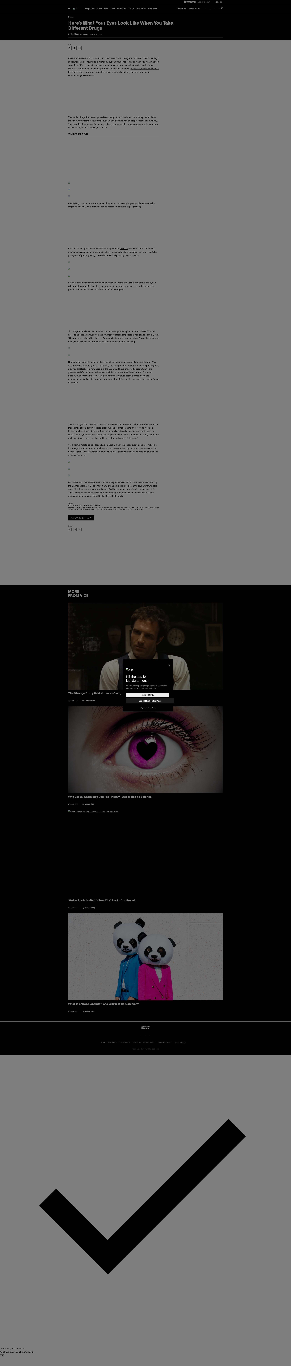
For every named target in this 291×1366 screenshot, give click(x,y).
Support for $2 (148, 695)
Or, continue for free (148, 708)
